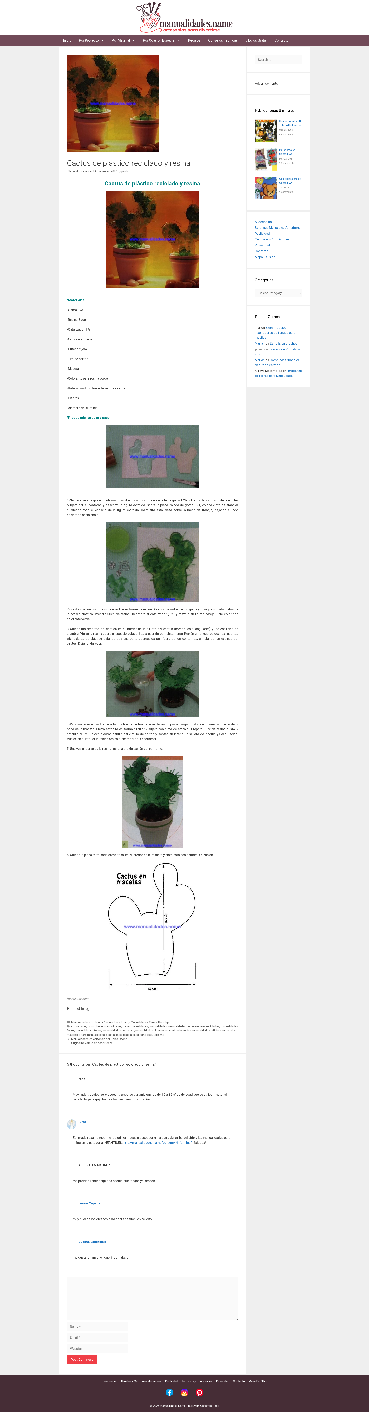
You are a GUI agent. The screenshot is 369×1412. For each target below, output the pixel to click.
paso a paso (114, 1034)
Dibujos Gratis (256, 40)
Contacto (281, 40)
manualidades (158, 1026)
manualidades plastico (149, 1030)
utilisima (159, 1034)
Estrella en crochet (283, 343)
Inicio (67, 40)
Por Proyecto (89, 40)
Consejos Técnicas (223, 40)
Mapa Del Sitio (265, 257)
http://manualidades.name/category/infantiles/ (157, 1142)
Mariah (260, 343)
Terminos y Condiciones (272, 239)
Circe (82, 1122)
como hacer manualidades (104, 1026)
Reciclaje (163, 1022)
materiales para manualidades (86, 1034)
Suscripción (263, 222)
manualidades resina (178, 1030)
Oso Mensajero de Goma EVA (290, 180)
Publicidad (262, 233)
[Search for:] (278, 59)
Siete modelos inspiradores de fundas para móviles (275, 332)
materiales (229, 1030)
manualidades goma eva (118, 1030)
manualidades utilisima (206, 1030)
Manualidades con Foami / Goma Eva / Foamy (100, 1022)
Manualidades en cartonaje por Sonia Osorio (99, 1039)
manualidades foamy (89, 1030)
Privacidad (262, 245)
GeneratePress (209, 1406)
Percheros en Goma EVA (287, 151)
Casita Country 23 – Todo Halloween (290, 123)
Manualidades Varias (144, 1022)
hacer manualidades (135, 1026)
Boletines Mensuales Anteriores (278, 227)
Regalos (194, 40)
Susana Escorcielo (92, 1242)
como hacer (78, 1026)
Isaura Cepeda (89, 1203)
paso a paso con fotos (137, 1034)
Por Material (121, 40)
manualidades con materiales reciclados (193, 1026)
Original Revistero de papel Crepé (92, 1043)
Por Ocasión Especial (159, 40)
